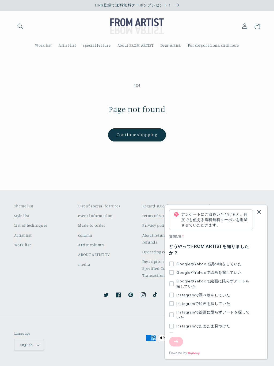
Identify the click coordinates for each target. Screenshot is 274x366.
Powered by (178, 353)
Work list (22, 244)
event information (95, 215)
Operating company (160, 251)
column (85, 235)
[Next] (176, 341)
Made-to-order (91, 225)
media (84, 264)
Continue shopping (137, 134)
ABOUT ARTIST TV (94, 254)
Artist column (91, 244)
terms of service (157, 215)
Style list (21, 215)
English (26, 345)
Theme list (23, 206)
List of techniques (30, 225)
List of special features (99, 206)
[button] (20, 26)
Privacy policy (155, 225)
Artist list (23, 235)
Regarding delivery (159, 206)
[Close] (259, 212)
